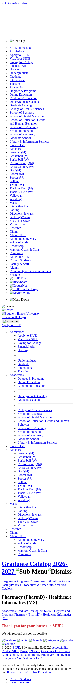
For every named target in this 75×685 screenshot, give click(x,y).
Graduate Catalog (21, 105)
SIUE (16, 647)
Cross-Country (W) (22, 166)
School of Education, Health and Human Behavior (27, 121)
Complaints (9, 654)
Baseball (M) (18, 152)
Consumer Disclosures (55, 651)
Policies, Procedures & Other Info (32, 585)
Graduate (15, 76)
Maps (13, 202)
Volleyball (16, 195)
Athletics (15, 148)
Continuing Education (23, 98)
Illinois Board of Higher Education (29, 672)
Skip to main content (15, 3)
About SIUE (18, 235)
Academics (17, 87)
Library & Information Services (29, 141)
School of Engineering (24, 127)
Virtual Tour (17, 224)
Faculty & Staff (19, 264)
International (17, 80)
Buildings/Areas (20, 217)
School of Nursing (21, 130)
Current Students (20, 260)
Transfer (15, 83)
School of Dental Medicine (27, 116)
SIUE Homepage (20, 47)
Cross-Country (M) (22, 163)
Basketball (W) (19, 159)
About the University (23, 238)
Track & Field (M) (21, 188)
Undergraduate (19, 73)
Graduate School (20, 138)
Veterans (15, 274)
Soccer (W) (17, 177)
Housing (15, 69)
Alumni (14, 267)
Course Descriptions (42, 581)
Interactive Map (19, 206)
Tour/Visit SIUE (28, 521)
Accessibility (60, 647)
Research (15, 228)
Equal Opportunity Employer (35, 654)
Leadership (17, 246)
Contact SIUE (10, 651)
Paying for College (21, 62)
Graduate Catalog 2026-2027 (35, 611)
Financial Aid (18, 65)
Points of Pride (19, 242)
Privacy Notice (29, 651)
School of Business (22, 112)
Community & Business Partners (30, 271)
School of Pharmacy (22, 134)
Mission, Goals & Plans (24, 249)
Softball (14, 181)
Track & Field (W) (21, 192)
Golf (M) (15, 170)
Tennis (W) (17, 184)
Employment (62, 654)
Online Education (21, 94)
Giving (14, 231)
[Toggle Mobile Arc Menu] (10, 321)
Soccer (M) (17, 174)
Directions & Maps (22, 213)
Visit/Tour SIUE (20, 58)
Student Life (17, 145)
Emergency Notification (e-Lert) (22, 658)
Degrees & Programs (23, 91)
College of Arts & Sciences (27, 109)
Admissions (17, 51)
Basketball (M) (19, 156)
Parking (14, 210)
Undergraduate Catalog (24, 101)
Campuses (16, 253)
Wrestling (16, 199)
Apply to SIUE (19, 55)
